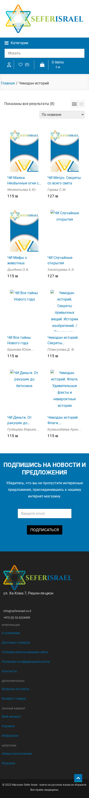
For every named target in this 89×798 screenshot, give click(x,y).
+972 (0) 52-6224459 (16, 617)
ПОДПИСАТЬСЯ (44, 530)
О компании (11, 633)
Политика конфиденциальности (26, 661)
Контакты (9, 671)
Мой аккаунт (11, 716)
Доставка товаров (16, 642)
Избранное (10, 735)
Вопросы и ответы (15, 689)
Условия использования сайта (25, 652)
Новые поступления (17, 753)
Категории (19, 43)
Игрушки (8, 763)
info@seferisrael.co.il (17, 611)
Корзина (8, 726)
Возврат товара (14, 698)
